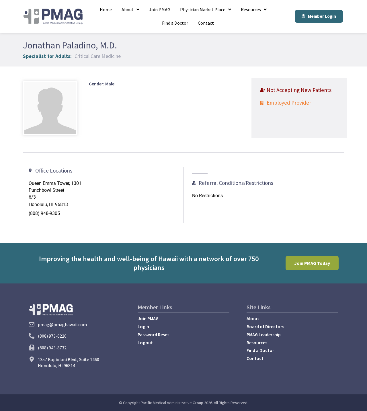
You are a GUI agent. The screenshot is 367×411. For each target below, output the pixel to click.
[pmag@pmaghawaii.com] (31, 324)
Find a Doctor (175, 23)
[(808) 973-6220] (31, 336)
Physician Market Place (202, 9)
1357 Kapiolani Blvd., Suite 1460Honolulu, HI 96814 (68, 362)
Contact (206, 23)
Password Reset (153, 334)
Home (106, 9)
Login (143, 326)
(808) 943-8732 (52, 348)
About (128, 9)
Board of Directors (265, 326)
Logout (145, 342)
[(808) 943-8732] (31, 348)
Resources (251, 9)
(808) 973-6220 (52, 336)
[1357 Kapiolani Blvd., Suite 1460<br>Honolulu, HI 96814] (31, 359)
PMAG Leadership (264, 334)
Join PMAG (159, 9)
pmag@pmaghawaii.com (62, 324)
